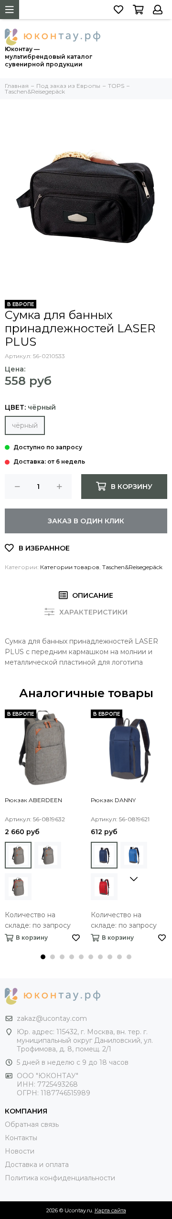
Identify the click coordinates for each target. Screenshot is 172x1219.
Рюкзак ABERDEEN (33, 800)
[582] (18, 886)
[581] (47, 855)
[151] (104, 855)
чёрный (25, 425)
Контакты (21, 1138)
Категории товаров (69, 567)
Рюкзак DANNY (113, 800)
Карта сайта (110, 1210)
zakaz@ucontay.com (52, 1018)
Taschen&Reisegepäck (132, 567)
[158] (104, 886)
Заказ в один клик (86, 521)
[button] (43, 956)
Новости (19, 1151)
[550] (18, 855)
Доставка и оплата (37, 1164)
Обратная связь (32, 1124)
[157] (133, 855)
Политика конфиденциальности (60, 1178)
